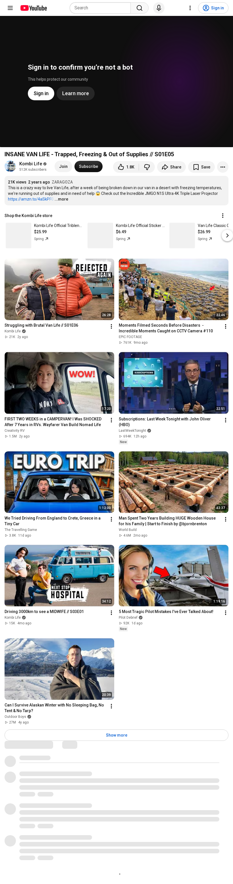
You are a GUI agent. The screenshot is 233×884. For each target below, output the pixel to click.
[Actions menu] (222, 215)
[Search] (139, 8)
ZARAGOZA (62, 182)
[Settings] (190, 8)
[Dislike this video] (147, 167)
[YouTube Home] (33, 8)
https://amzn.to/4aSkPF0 (31, 199)
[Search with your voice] (159, 8)
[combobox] (101, 8)
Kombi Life (30, 163)
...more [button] (61, 199)
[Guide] (10, 8)
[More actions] (222, 167)
